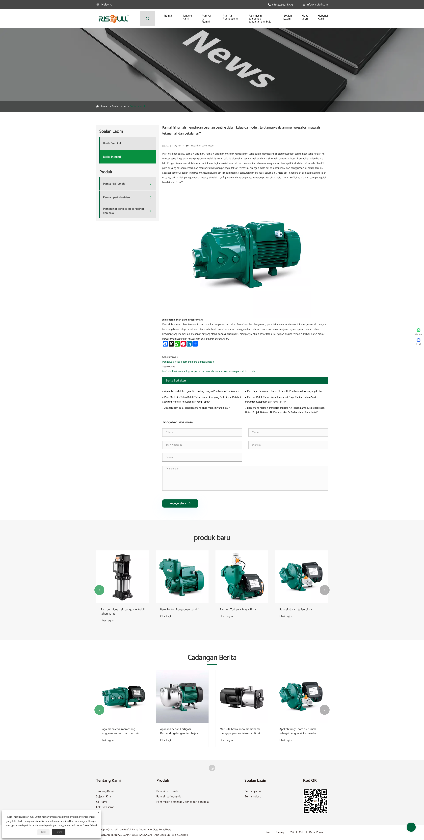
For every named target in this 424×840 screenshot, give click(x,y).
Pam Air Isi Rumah (206, 18)
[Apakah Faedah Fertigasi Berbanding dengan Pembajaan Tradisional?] (301, 696)
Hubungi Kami (323, 17)
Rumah (168, 15)
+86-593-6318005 (282, 4)
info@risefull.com (317, 4)
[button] (99, 590)
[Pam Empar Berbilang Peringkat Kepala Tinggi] (122, 576)
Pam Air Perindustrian (230, 17)
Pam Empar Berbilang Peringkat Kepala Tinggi (120, 612)
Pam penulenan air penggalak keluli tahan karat (242, 612)
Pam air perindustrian (116, 197)
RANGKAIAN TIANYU (149, 835)
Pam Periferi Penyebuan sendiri (298, 610)
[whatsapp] (212, 768)
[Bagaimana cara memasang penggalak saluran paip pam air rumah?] (241, 696)
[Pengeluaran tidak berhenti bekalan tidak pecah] (182, 690)
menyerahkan (180, 503)
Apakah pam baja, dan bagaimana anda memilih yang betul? (197, 408)
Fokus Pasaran (105, 807)
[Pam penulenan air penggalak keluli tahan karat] (241, 576)
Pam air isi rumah (114, 184)
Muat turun (305, 17)
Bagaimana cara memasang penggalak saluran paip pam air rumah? (239, 731)
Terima (58, 832)
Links (267, 832)
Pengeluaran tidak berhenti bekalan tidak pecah (188, 362)
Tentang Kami (187, 17)
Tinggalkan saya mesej (201, 145)
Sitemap (280, 832)
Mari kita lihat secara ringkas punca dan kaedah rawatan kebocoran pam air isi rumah (208, 371)
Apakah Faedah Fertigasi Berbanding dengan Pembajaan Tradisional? (201, 391)
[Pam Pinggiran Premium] (182, 576)
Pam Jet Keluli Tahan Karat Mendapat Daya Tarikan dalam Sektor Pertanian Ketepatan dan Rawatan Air (281, 399)
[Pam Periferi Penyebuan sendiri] (301, 576)
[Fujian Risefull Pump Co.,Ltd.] (113, 18)
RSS (292, 832)
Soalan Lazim (287, 17)
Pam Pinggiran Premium (175, 610)
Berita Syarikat (112, 143)
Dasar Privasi (316, 832)
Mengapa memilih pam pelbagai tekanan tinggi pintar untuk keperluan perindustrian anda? (120, 731)
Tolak (43, 832)
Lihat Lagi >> (107, 620)
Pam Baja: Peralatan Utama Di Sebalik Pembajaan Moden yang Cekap (285, 391)
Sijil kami (101, 801)
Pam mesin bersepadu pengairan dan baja (259, 18)
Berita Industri (137, 106)
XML (301, 832)
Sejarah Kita (103, 796)
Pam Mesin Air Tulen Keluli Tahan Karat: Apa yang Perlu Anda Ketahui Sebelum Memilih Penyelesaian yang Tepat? (201, 399)
